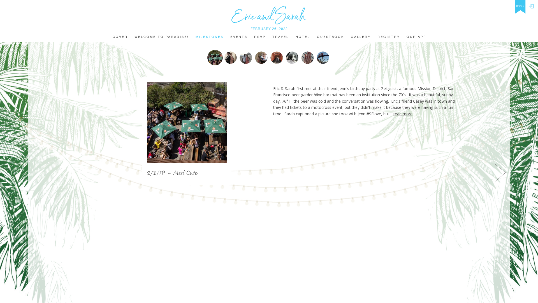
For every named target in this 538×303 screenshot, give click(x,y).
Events (238, 37)
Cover (120, 37)
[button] (35, 172)
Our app (416, 37)
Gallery (361, 37)
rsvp (520, 6)
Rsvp (260, 37)
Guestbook (330, 37)
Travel (280, 37)
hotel (303, 37)
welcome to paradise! (161, 37)
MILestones (210, 37)
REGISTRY (388, 37)
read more (402, 113)
